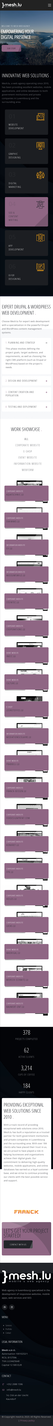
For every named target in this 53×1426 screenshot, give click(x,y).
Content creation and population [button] (20, 393)
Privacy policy (27, 1420)
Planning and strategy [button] (20, 342)
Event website (12, 653)
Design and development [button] (21, 380)
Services (9, 1325)
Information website (15, 545)
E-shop (9, 707)
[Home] (12, 5)
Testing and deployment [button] (21, 406)
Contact (8, 1332)
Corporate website (14, 491)
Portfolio (9, 1329)
